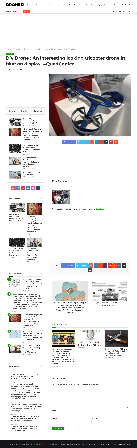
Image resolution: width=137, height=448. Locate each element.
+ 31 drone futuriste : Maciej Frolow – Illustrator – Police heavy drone (32, 148)
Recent (12, 111)
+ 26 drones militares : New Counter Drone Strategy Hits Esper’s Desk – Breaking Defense (31, 162)
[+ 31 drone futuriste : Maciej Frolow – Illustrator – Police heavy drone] (15, 148)
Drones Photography (93, 5)
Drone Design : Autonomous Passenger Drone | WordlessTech (32, 121)
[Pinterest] (119, 11)
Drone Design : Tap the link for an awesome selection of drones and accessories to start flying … (32, 284)
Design (81, 5)
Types (106, 5)
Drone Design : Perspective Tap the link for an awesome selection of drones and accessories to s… (32, 335)
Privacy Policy (117, 444)
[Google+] (113, 11)
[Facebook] (116, 11)
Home (38, 5)
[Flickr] (126, 11)
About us (108, 444)
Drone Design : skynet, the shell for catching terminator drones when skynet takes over (32, 349)
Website (94, 419)
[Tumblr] (129, 11)
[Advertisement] (68, 31)
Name (54, 410)
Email (54, 419)
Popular (24, 111)
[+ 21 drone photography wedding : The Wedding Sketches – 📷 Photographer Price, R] (15, 132)
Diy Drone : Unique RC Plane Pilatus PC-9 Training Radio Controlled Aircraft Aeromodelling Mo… (116, 352)
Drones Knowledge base (51, 5)
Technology (16, 49)
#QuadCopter (100, 209)
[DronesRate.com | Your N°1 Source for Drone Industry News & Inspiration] (19, 5)
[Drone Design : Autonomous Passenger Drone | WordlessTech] (15, 122)
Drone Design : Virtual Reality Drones (31, 173)
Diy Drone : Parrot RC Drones (89, 345)
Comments (38, 111)
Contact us (127, 444)
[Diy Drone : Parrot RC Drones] (89, 336)
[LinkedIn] (123, 11)
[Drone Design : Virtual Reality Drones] (15, 175)
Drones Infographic (69, 5)
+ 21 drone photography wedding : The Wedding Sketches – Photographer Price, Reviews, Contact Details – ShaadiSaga (32, 320)
